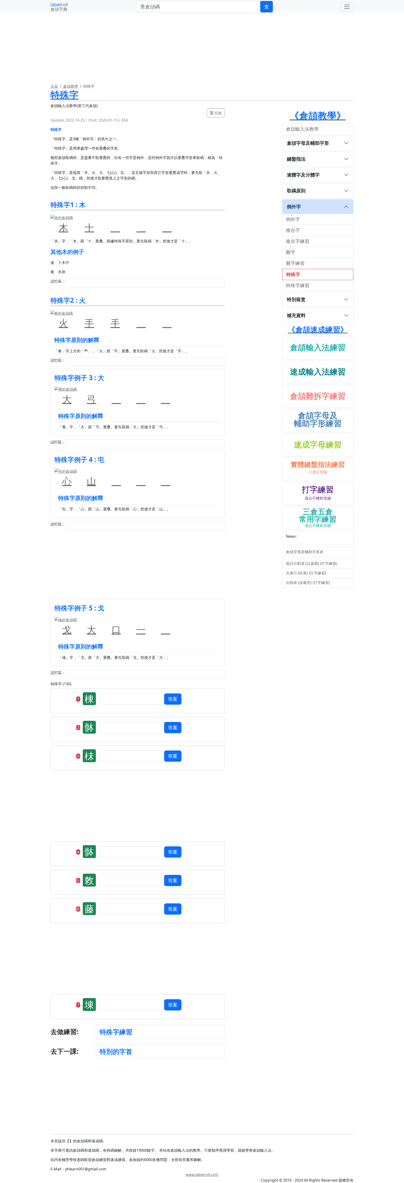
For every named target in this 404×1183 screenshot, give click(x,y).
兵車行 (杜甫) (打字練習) (306, 573)
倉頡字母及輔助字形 (308, 143)
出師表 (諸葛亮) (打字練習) (308, 582)
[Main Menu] (347, 6)
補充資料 (296, 315)
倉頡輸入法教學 (302, 129)
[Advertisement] (137, 565)
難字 (290, 252)
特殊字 (293, 274)
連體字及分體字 (303, 175)
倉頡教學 (70, 86)
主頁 (54, 86)
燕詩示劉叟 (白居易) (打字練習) (311, 563)
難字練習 (295, 263)
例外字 (294, 206)
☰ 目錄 (216, 112)
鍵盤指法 (296, 159)
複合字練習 (297, 241)
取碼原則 (296, 191)
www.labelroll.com (202, 1174)
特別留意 (296, 299)
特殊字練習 (116, 1031)
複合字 (293, 230)
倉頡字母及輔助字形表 (304, 551)
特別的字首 (116, 1051)
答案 (172, 699)
